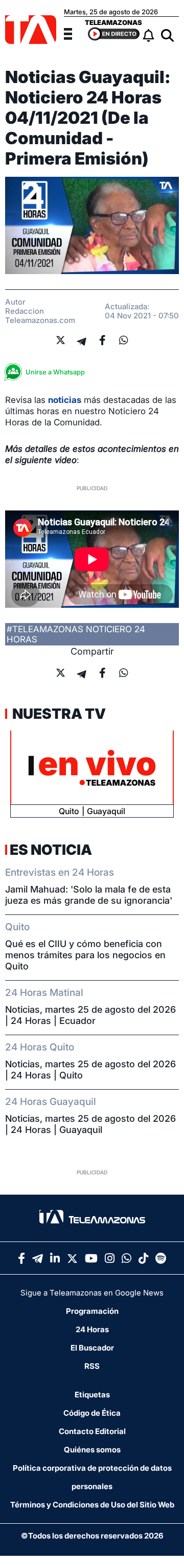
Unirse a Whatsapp (55, 372)
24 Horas (92, 1329)
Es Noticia (51, 849)
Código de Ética (92, 1413)
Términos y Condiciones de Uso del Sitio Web (92, 1504)
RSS (92, 1366)
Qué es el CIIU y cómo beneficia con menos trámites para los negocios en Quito (85, 954)
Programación (92, 1311)
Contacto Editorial (92, 1431)
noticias (64, 400)
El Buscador (92, 1348)
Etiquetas (92, 1394)
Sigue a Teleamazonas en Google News (92, 1293)
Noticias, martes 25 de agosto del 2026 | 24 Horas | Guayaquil (90, 1124)
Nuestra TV (58, 713)
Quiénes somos (92, 1449)
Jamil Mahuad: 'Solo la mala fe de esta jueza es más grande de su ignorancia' (88, 895)
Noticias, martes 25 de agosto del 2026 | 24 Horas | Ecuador (90, 1015)
